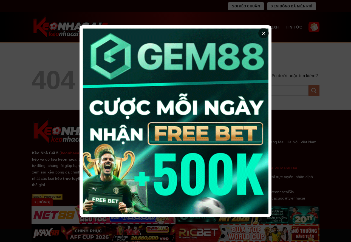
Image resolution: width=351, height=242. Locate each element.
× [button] (264, 33)
